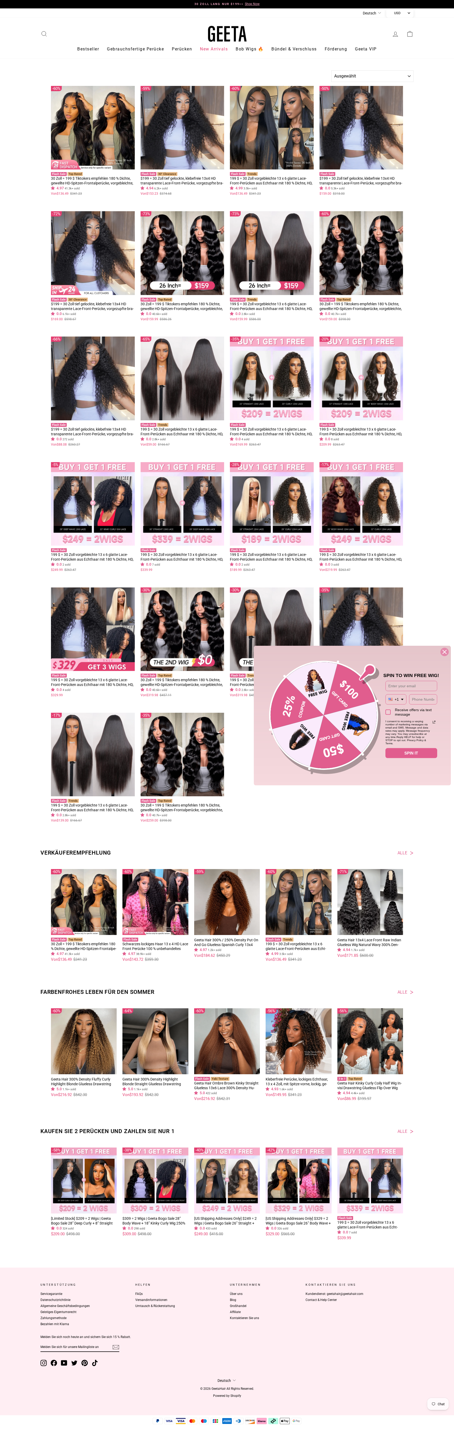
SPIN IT (411, 753)
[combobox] (395, 699)
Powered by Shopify (227, 1396)
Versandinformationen (151, 1301)
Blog (233, 1301)
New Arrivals (214, 49)
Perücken (182, 49)
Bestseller (88, 49)
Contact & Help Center (321, 1301)
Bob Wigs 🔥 (250, 49)
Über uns (236, 1294)
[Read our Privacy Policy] (434, 722)
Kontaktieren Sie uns (244, 1319)
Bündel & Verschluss (294, 49)
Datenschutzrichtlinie (55, 1301)
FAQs (139, 1294)
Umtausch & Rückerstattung (155, 1307)
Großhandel (238, 1307)
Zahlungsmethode (53, 1319)
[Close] (444, 651)
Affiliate (235, 1313)
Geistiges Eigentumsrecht (58, 1313)
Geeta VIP (366, 49)
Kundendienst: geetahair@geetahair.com (334, 1294)
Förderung (336, 49)
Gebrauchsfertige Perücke (135, 49)
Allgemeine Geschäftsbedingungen (65, 1307)
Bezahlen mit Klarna (54, 1325)
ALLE (402, 854)
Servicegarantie (51, 1294)
